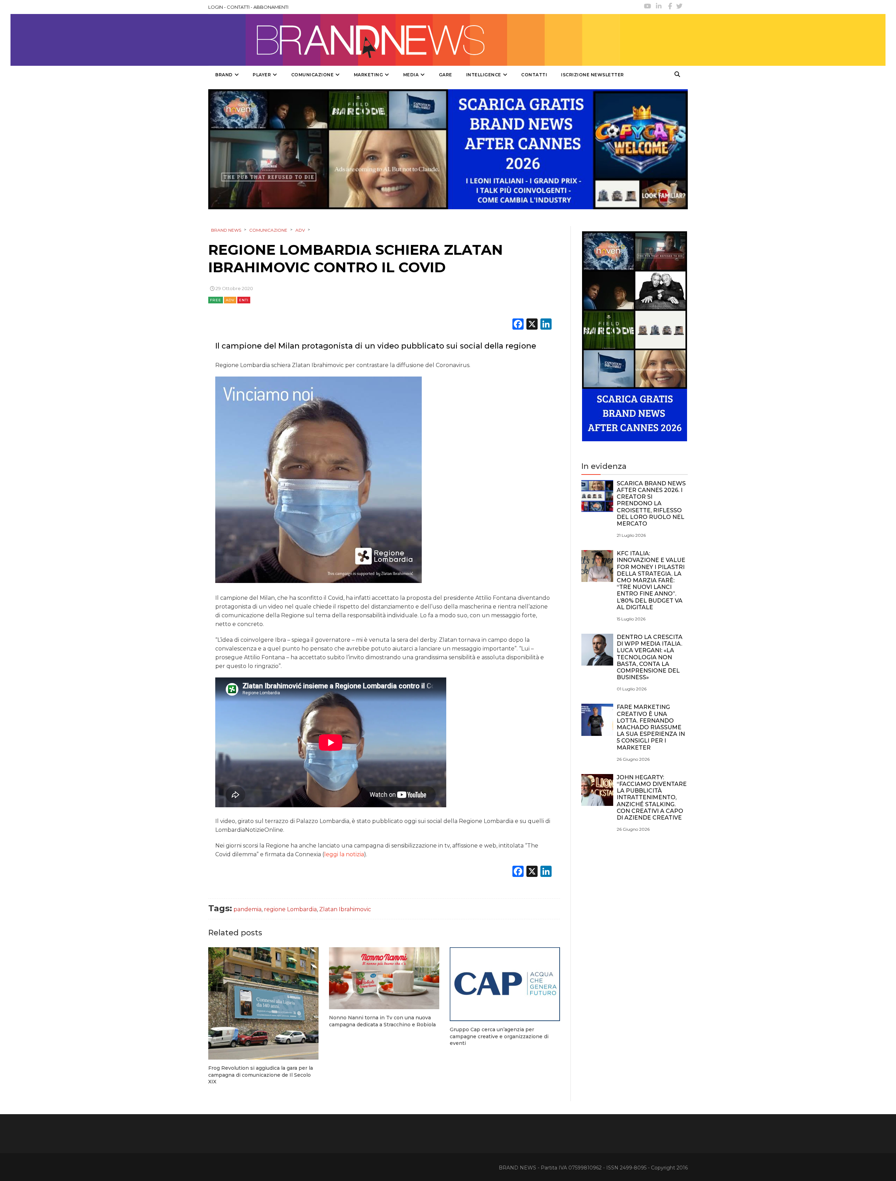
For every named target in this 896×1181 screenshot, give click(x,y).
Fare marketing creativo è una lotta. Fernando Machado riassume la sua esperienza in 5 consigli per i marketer (651, 727)
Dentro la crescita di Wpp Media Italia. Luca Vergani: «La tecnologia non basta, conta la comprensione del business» (649, 657)
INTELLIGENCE (483, 74)
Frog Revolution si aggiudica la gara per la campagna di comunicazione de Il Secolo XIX (260, 1075)
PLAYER (262, 74)
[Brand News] (414, 40)
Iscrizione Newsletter (592, 74)
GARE (445, 74)
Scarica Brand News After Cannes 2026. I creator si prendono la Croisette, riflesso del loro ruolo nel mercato (651, 503)
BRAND (224, 74)
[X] (532, 324)
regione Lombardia (290, 909)
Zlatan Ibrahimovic (345, 909)
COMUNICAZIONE (312, 74)
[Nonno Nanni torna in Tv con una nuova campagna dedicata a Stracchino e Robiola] (384, 978)
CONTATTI (238, 7)
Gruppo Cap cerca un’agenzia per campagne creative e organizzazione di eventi (499, 1036)
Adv (230, 300)
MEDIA (411, 74)
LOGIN (215, 7)
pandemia (247, 909)
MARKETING (368, 74)
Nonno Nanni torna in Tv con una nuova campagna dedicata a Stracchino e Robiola (382, 1021)
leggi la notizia (344, 854)
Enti (243, 300)
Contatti (534, 74)
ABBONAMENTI (270, 7)
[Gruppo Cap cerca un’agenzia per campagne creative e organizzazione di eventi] (505, 984)
